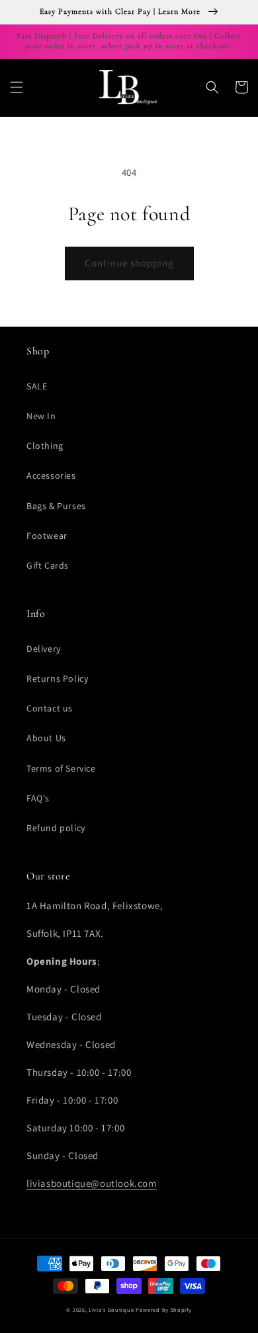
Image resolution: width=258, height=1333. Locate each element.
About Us (46, 738)
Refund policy (55, 828)
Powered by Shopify (164, 1309)
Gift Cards (47, 565)
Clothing (45, 446)
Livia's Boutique (111, 1309)
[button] (16, 87)
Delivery (43, 649)
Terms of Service (61, 768)
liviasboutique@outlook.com (91, 1183)
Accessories (51, 475)
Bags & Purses (56, 506)
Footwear (46, 536)
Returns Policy (57, 678)
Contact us (49, 708)
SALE (36, 386)
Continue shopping (129, 263)
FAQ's (38, 798)
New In (41, 416)
